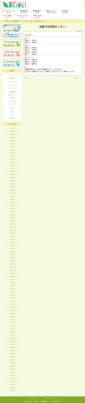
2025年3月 (12, 181)
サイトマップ (33, 398)
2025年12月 (12, 153)
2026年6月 (12, 134)
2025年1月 (12, 187)
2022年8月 (12, 276)
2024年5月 (12, 211)
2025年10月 (12, 159)
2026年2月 (12, 147)
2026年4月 (12, 140)
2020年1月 (12, 372)
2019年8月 (12, 387)
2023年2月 (12, 258)
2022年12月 (12, 264)
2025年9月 (12, 162)
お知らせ (12, 108)
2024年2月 (12, 221)
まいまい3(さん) (12, 88)
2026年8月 (12, 128)
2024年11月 (12, 193)
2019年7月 (12, 390)
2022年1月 (12, 298)
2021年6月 (12, 319)
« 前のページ (27, 78)
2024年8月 (12, 202)
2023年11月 (12, 230)
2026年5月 (12, 137)
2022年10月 (12, 270)
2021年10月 (12, 307)
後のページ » (78, 78)
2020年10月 (12, 344)
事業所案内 (12, 78)
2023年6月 (12, 245)
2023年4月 (12, 252)
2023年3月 (12, 255)
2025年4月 (12, 177)
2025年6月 (12, 171)
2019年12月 (12, 375)
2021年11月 (12, 304)
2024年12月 (12, 190)
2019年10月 (12, 381)
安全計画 (12, 98)
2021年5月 (12, 323)
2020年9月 (12, 347)
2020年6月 (12, 357)
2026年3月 (12, 143)
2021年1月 (12, 335)
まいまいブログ (12, 104)
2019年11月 (12, 378)
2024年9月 (12, 199)
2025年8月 (12, 165)
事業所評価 (12, 92)
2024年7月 (12, 205)
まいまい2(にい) (12, 85)
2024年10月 (12, 196)
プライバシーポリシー (50, 398)
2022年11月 (12, 267)
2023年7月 (12, 242)
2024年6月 (12, 208)
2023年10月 (12, 233)
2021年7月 (12, 316)
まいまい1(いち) (12, 82)
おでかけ (12, 111)
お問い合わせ (12, 118)
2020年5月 (12, 360)
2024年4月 (12, 214)
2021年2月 (12, 332)
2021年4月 (12, 326)
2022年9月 (12, 273)
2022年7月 (12, 279)
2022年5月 (12, 285)
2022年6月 (12, 282)
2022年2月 (12, 295)
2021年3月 (12, 329)
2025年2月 (12, 184)
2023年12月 (12, 227)
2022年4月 (12, 289)
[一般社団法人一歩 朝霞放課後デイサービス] (14, 7)
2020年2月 (12, 369)
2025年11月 (12, 156)
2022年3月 (12, 292)
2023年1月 (12, 261)
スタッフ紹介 (12, 101)
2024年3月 (12, 218)
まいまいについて (13, 75)
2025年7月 (12, 168)
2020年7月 (12, 353)
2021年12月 (12, 301)
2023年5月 (12, 248)
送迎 (31, 21)
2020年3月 (12, 366)
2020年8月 (12, 350)
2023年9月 (12, 236)
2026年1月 (12, 150)
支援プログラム (12, 95)
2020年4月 (12, 363)
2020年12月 (12, 338)
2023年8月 (12, 239)
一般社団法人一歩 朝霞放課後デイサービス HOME (16, 21)
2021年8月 (12, 313)
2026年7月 (12, 131)
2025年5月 (12, 174)
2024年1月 (12, 224)
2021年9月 (12, 310)
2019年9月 (12, 384)
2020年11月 (12, 341)
